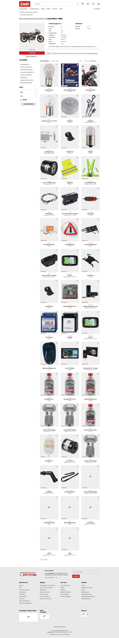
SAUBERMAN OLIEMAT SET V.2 (69, 306)
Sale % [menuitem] (42, 9)
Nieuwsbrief (22, 594)
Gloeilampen (90, 151)
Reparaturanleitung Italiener (70, 90)
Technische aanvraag (24, 590)
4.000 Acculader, (90, 213)
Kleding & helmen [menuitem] (23, 9)
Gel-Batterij (69, 337)
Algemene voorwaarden (87, 587)
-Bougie (69, 553)
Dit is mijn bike (32, 53)
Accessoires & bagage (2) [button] (26, 69)
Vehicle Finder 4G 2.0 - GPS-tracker (90, 368)
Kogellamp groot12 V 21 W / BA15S (49, 120)
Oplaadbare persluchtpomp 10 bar (90, 306)
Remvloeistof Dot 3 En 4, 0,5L (70, 399)
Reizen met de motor (45, 592)
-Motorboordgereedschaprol (90, 244)
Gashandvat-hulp (70, 151)
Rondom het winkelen (66, 592)
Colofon (83, 585)
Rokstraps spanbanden (70, 491)
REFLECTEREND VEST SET (90, 182)
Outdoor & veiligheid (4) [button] (26, 75)
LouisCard (21, 598)
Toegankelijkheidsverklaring (88, 596)
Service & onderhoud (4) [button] (26, 67)
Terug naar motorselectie (26, 14)
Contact (21, 585)
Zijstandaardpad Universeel (70, 522)
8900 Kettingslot (49, 213)
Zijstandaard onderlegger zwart (49, 368)
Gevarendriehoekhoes (69, 244)
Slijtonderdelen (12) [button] (25, 64)
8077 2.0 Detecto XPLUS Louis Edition (70, 213)
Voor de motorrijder (44, 596)
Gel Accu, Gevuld (49, 337)
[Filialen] (82, 4)
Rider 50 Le (69, 275)
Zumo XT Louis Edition (70, 368)
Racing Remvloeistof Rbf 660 (90, 399)
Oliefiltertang (70, 120)
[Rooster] (78, 61)
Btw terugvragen (64, 594)
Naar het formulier (93, 53)
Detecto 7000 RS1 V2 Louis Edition (49, 275)
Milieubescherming (85, 598)
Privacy (83, 590)
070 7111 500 (29, 575)
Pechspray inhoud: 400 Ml (49, 522)
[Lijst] (81, 61)
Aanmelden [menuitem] (97, 9)
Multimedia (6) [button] (23, 77)
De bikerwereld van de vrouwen (47, 585)
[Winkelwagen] (98, 4)
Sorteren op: (87, 61)
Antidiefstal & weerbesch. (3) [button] (27, 72)
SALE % (25, 99)
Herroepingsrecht (85, 592)
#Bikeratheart (43, 590)
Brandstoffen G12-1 (49, 460)
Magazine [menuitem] (54, 9)
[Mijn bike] (88, 4)
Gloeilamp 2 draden (49, 90)
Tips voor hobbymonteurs (46, 587)
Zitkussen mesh (90, 275)
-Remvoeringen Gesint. (49, 151)
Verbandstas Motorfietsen (49, 244)
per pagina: (53, 61)
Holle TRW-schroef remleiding (49, 430)
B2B (20, 587)
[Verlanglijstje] (93, 4)
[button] (77, 4)
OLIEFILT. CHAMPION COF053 (49, 182)
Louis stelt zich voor (65, 585)
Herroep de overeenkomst (25, 603)
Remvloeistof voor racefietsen (90, 430)
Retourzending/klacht (24, 601)
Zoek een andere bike (31, 56)
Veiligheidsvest (70, 182)
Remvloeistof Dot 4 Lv (49, 399)
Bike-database (22, 592)
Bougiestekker (49, 491)
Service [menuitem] (61, 9)
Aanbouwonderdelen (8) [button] (26, 82)
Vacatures (63, 590)
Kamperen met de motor (46, 598)
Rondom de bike (44, 594)
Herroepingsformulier (86, 594)
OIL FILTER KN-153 (70, 460)
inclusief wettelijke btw (59, 630)
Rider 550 (90, 337)
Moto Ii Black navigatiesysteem (90, 491)
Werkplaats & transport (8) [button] (26, 80)
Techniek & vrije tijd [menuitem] (34, 9)
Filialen (62, 587)
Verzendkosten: (50, 632)
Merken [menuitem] (48, 9)
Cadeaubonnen (23, 596)
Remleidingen (90, 120)
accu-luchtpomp (90, 522)
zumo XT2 (49, 553)
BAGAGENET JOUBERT (90, 90)
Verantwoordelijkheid (66, 596)
